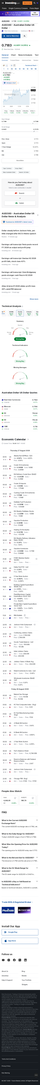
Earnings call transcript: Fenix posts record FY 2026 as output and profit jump (20, 246)
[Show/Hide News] (14, 65)
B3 (5, 413)
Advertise (5, 976)
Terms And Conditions (9, 1059)
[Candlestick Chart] (4, 65)
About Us (5, 971)
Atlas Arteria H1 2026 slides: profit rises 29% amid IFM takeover (18, 287)
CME (6, 426)
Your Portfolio (26, 980)
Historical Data (26, 60)
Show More (20, 160)
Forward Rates (14, 60)
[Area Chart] (7, 65)
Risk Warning (6, 1073)
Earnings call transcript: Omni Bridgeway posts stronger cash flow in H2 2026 (19, 273)
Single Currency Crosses (18, 8)
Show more (34, 299)
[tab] (11, 313)
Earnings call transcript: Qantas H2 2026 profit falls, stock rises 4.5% (19, 259)
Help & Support (7, 980)
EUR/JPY (24, 797)
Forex (4, 8)
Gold (5, 797)
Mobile (24, 976)
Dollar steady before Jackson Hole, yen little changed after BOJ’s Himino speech (19, 232)
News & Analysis (25, 55)
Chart (13, 55)
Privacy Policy (6, 1066)
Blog (23, 971)
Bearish (21, 193)
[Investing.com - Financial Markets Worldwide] (12, 3)
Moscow (7, 406)
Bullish (22, 203)
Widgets (25, 984)
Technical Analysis (11, 306)
